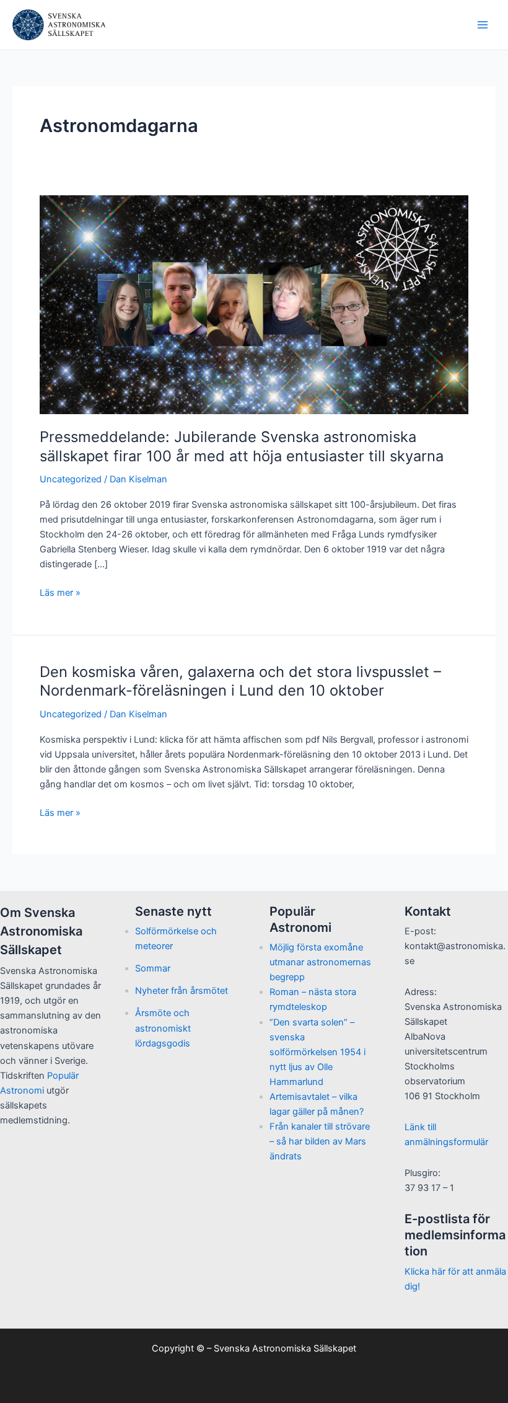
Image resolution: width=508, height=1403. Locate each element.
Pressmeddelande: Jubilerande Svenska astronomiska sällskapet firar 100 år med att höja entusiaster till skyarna (242, 446)
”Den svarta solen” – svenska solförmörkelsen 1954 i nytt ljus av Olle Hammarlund (317, 1052)
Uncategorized (71, 479)
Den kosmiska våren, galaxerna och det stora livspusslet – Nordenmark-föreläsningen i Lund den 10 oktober (240, 681)
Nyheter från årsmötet (181, 990)
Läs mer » (60, 593)
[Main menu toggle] (483, 25)
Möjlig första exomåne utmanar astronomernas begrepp (320, 962)
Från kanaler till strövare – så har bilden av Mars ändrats (319, 1141)
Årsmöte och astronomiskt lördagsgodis (163, 1027)
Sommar (152, 968)
